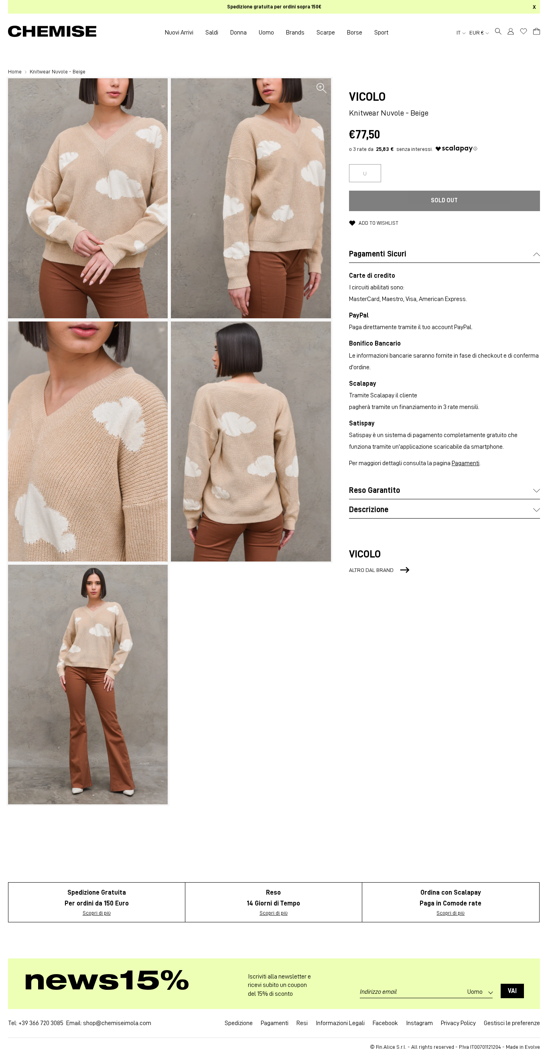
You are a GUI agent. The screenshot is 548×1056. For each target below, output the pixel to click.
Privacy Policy (458, 1023)
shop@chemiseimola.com (117, 1023)
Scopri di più (97, 913)
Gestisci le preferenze (512, 1023)
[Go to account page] (510, 32)
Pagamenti (465, 463)
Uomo (266, 32)
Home (15, 71)
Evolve (532, 1047)
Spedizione (239, 1023)
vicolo (367, 97)
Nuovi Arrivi (179, 32)
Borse (354, 32)
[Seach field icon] (498, 32)
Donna (238, 32)
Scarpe (326, 32)
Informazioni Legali (340, 1023)
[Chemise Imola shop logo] (52, 32)
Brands (295, 32)
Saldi (211, 32)
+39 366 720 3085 (40, 1023)
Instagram (419, 1023)
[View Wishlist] (523, 31)
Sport (381, 32)
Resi (302, 1023)
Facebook (385, 1023)
